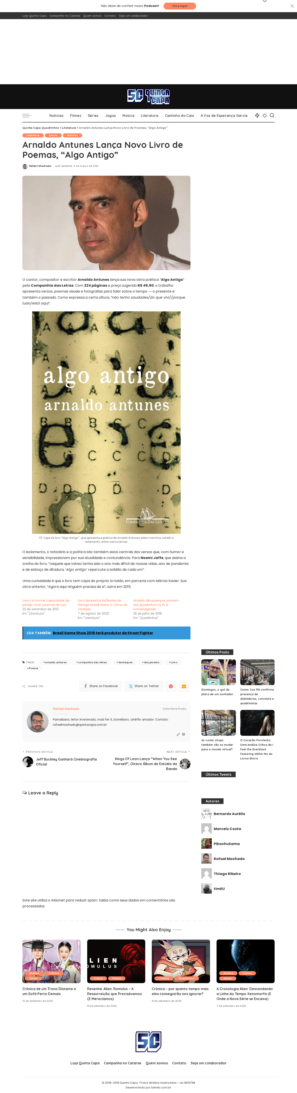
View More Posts (174, 708)
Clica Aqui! (179, 6)
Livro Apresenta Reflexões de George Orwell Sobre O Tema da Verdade (102, 604)
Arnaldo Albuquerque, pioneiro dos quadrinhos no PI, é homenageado (156, 604)
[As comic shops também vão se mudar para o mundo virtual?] (218, 723)
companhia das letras (92, 662)
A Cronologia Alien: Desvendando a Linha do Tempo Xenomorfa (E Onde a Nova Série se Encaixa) (245, 994)
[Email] (184, 686)
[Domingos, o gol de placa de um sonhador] (218, 672)
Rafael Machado (40, 165)
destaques (125, 662)
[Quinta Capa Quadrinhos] (148, 97)
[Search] (272, 115)
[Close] (292, 6)
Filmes (116, 978)
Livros (53, 135)
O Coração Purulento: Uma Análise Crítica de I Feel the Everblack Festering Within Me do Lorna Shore (256, 749)
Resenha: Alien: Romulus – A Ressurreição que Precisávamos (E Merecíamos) (114, 994)
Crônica (54, 973)
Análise (34, 973)
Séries (33, 978)
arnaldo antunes (56, 662)
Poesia (33, 668)
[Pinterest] (170, 686)
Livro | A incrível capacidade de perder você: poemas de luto (45, 602)
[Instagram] (183, 734)
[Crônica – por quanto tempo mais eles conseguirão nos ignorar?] (181, 961)
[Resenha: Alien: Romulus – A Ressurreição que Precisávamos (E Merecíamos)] (116, 961)
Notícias (72, 135)
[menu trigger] (28, 115)
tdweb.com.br (161, 1087)
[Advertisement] (148, 51)
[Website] (178, 734)
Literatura (33, 135)
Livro (174, 662)
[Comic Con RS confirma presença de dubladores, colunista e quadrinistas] (257, 672)
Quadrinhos (186, 978)
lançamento (152, 662)
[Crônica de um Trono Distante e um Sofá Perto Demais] (51, 961)
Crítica (98, 978)
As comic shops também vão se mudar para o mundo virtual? (217, 744)
